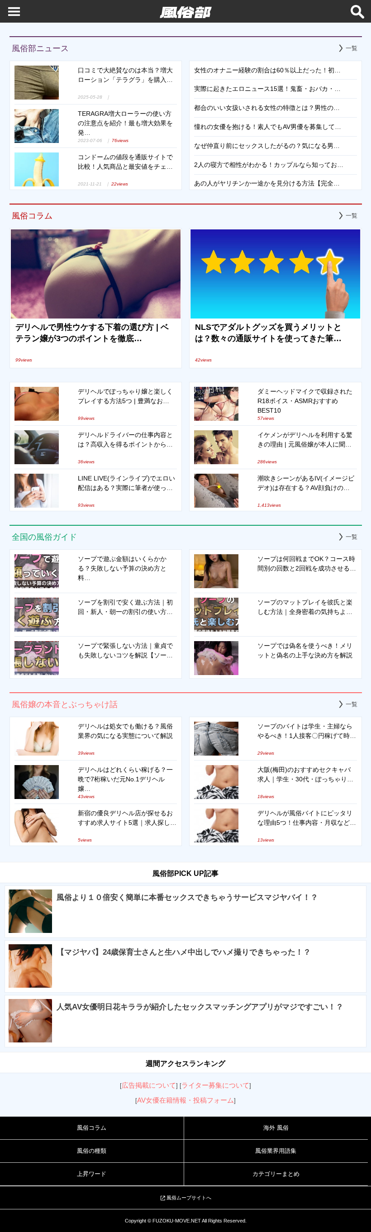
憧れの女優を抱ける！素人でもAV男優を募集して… (267, 126)
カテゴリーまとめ (276, 1173)
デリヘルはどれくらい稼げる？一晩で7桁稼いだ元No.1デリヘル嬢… (125, 779)
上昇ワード (91, 1173)
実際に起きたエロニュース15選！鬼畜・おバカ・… (267, 88)
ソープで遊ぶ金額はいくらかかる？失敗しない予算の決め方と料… (122, 568)
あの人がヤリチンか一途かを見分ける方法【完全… (267, 183)
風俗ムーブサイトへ (188, 1197)
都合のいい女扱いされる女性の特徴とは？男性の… (267, 107)
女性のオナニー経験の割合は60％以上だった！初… (267, 70)
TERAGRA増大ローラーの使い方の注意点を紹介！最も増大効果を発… (125, 123)
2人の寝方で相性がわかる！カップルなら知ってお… (268, 164)
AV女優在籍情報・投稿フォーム (185, 1100)
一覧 (351, 48)
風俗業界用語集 (275, 1150)
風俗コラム (91, 1127)
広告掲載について (149, 1085)
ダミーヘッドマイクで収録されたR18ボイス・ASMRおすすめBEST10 (304, 401)
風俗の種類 (91, 1150)
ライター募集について (215, 1085)
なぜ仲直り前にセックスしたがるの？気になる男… (267, 145)
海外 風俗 (276, 1127)
